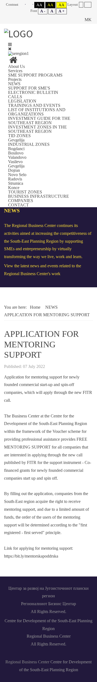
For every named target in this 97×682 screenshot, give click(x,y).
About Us (16, 66)
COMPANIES (20, 200)
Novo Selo (17, 174)
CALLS (15, 96)
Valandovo (17, 157)
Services (15, 70)
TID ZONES (19, 135)
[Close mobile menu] (10, 49)
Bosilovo (15, 153)
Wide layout (87, 5)
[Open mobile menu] (10, 44)
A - (42, 11)
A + (61, 11)
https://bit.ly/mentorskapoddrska (31, 556)
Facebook (23, 654)
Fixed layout (81, 5)
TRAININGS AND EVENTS (34, 105)
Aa (39, 5)
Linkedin (36, 654)
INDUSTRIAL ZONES (29, 144)
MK (88, 19)
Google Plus (73, 654)
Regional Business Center (27, 662)
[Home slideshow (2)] (13, 61)
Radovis (15, 179)
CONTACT (18, 205)
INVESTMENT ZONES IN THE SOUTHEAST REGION (37, 129)
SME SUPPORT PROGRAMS (35, 75)
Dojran (14, 170)
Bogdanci (16, 148)
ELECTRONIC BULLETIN (33, 92)
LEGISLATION (22, 101)
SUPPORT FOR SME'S (29, 88)
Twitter (61, 654)
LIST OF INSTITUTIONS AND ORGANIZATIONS (36, 111)
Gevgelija (16, 140)
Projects (15, 79)
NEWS (14, 83)
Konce (13, 187)
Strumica (15, 183)
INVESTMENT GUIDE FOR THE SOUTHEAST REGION (39, 120)
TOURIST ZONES (25, 192)
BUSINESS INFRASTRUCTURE (38, 196)
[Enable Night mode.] (30, 4)
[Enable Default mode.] (22, 4)
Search (75, 19)
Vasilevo (15, 161)
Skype (48, 654)
